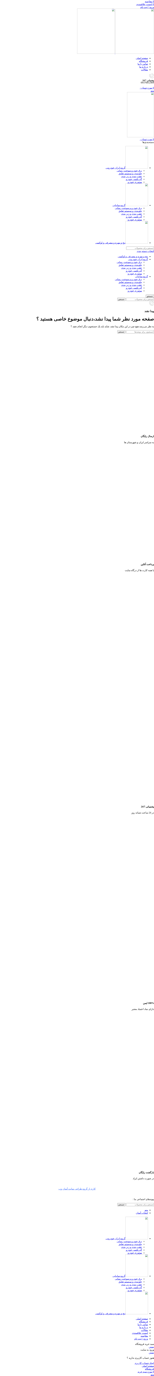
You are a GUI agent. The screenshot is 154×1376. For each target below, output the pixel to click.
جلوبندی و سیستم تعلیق (130, 173)
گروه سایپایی (141, 276)
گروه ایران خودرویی (138, 259)
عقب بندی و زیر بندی (131, 176)
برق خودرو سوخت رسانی (129, 170)
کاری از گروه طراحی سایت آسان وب (77, 1189)
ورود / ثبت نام (141, 1338)
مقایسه (144, 1336)
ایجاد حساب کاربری (144, 1363)
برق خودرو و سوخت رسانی (128, 208)
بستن (151, 1347)
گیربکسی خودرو (134, 179)
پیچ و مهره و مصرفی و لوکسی (133, 256)
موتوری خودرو (135, 182)
